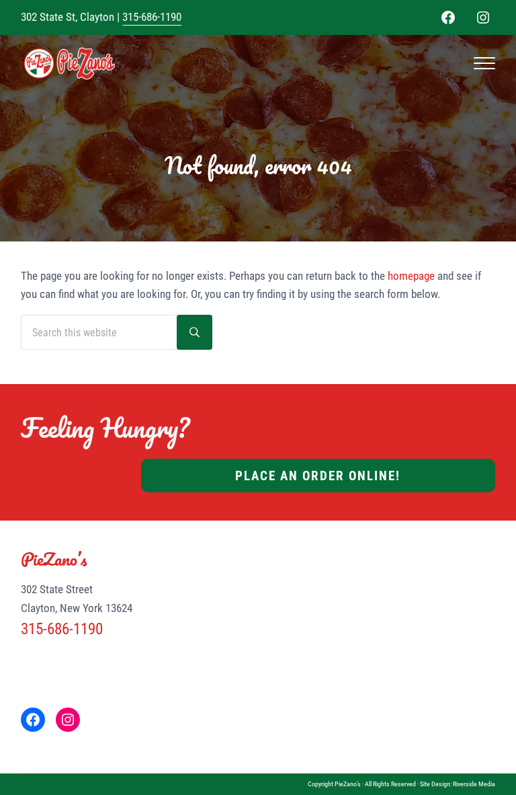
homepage (411, 275)
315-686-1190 (151, 17)
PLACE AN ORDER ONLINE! (317, 476)
